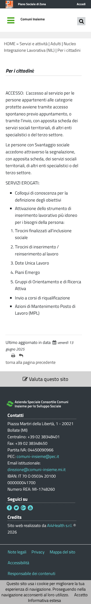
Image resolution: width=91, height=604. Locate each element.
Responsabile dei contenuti (31, 573)
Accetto (81, 595)
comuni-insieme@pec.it (38, 456)
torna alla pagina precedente (31, 362)
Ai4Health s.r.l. (59, 525)
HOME (9, 44)
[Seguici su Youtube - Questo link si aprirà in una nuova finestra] (30, 507)
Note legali (17, 552)
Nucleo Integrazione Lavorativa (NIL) (40, 47)
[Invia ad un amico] (21, 355)
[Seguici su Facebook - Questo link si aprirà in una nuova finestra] (9, 507)
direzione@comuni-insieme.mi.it (36, 469)
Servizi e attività (34, 44)
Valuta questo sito (48, 379)
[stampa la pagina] (13, 355)
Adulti (55, 44)
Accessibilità (18, 563)
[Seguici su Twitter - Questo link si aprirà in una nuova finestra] (16, 507)
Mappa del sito (62, 552)
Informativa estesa (44, 600)
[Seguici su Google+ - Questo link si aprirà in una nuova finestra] (23, 507)
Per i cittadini (68, 50)
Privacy (38, 552)
